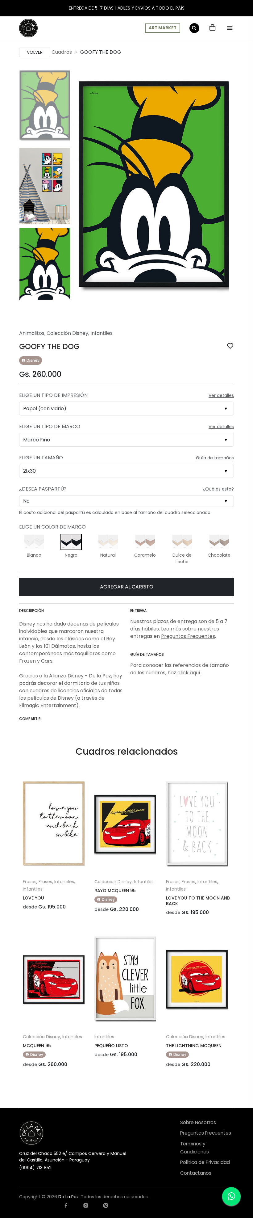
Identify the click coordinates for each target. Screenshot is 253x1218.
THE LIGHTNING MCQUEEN (194, 1045)
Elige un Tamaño (41, 457)
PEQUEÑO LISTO (111, 1045)
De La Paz (68, 1197)
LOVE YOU (33, 898)
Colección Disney (67, 333)
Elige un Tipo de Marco (49, 426)
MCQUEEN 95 (37, 1045)
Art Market (162, 28)
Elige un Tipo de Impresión (53, 395)
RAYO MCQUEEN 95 (115, 890)
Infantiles (101, 333)
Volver (35, 52)
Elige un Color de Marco (52, 526)
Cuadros (62, 52)
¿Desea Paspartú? (43, 488)
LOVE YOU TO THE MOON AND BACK (198, 900)
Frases (29, 881)
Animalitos (31, 333)
